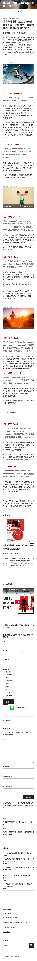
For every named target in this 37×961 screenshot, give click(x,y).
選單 (19, 11)
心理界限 (8, 692)
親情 (7, 689)
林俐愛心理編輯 (15, 18)
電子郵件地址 (8, 776)
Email (5, 650)
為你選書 (8, 720)
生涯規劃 (8, 680)
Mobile (6, 660)
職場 (7, 683)
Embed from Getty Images (10, 62)
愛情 (7, 678)
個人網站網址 (7, 786)
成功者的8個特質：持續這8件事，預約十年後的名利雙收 (18, 545)
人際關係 (8, 674)
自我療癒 (8, 695)
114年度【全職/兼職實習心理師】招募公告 (17, 853)
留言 (5, 739)
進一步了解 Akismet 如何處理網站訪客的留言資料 (18, 805)
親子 (7, 686)
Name (5, 641)
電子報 (7, 672)
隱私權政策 (6, 931)
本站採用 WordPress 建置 (11, 956)
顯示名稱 (6, 766)
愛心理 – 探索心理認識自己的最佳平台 (18, 4)
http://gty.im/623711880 (10, 412)
